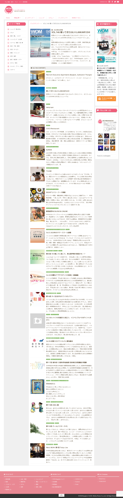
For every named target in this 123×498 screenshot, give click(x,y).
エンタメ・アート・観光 (16, 66)
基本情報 (7, 479)
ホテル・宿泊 (13, 63)
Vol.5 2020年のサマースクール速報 (58, 232)
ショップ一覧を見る (15, 29)
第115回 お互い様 (52, 405)
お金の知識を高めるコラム (53, 338)
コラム (51, 18)
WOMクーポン (76, 18)
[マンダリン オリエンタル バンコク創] (112, 136)
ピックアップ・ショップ (52, 146)
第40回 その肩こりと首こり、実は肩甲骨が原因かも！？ (65, 254)
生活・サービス (14, 49)
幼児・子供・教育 (15, 46)
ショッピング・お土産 (16, 39)
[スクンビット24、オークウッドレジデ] (112, 148)
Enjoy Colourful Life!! (56, 359)
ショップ (41, 18)
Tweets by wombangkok (103, 156)
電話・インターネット (41, 481)
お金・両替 (23, 479)
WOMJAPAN (102, 481)
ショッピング (39, 479)
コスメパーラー (55, 314)
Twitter (76, 484)
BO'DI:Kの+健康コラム (52, 250)
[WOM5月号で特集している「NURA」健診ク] (100, 142)
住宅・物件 (13, 56)
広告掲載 (54, 481)
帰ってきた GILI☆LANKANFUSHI (57, 91)
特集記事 (16, 18)
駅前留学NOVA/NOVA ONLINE (57, 211)
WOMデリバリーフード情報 (55, 192)
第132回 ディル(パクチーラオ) (57, 426)
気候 (6, 481)
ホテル (22, 484)
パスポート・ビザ (10, 484)
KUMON (49, 150)
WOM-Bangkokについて (58, 479)
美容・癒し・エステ (15, 36)
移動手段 (23, 481)
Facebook (77, 481)
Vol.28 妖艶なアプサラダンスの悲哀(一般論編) (62, 275)
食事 (22, 487)
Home (8, 18)
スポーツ (12, 69)
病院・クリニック (15, 52)
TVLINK (49, 171)
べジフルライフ (50, 423)
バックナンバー (63, 18)
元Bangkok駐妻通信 (51, 293)
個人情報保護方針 (57, 487)
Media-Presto (102, 479)
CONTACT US (103, 2)
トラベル (49, 71)
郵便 (37, 484)
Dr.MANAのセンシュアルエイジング (55, 272)
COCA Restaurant (52, 128)
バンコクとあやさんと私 (57, 401)
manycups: (50, 107)
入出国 (7, 487)
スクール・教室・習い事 (16, 42)
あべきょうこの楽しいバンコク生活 (59, 380)
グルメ (48, 104)
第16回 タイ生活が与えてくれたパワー (59, 296)
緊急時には (8, 489)
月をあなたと (50, 384)
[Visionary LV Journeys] (112, 142)
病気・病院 (39, 487)
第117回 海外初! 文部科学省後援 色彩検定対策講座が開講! (66, 362)
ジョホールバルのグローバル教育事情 (55, 229)
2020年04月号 (58, 30)
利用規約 (54, 484)
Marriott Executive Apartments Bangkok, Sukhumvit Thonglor (69, 75)
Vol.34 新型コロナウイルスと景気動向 (59, 341)
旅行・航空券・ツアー (16, 59)
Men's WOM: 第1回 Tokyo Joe (57, 447)
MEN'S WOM (50, 444)
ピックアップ (29, 18)
